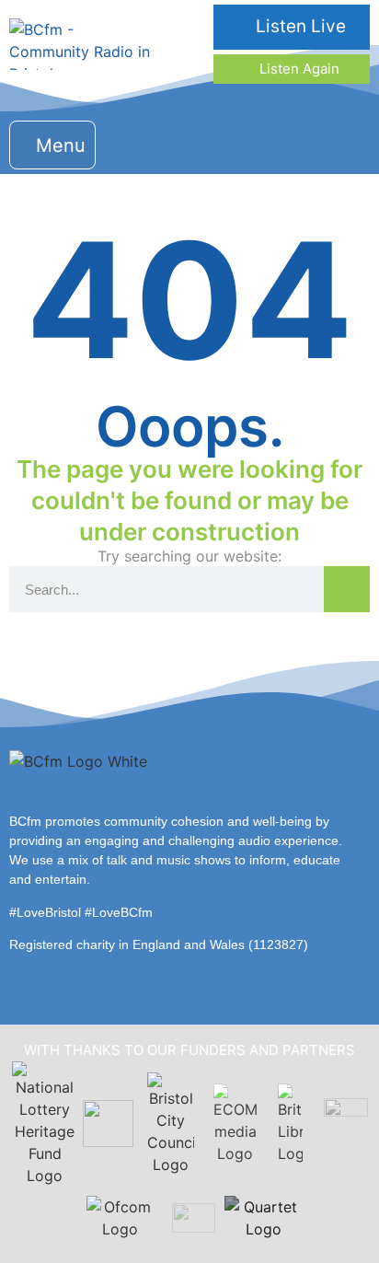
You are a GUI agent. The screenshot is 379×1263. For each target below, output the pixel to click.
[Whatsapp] (349, 142)
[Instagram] (275, 142)
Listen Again (297, 68)
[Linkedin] (312, 142)
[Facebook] (239, 142)
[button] (52, 145)
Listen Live (298, 26)
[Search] (347, 589)
